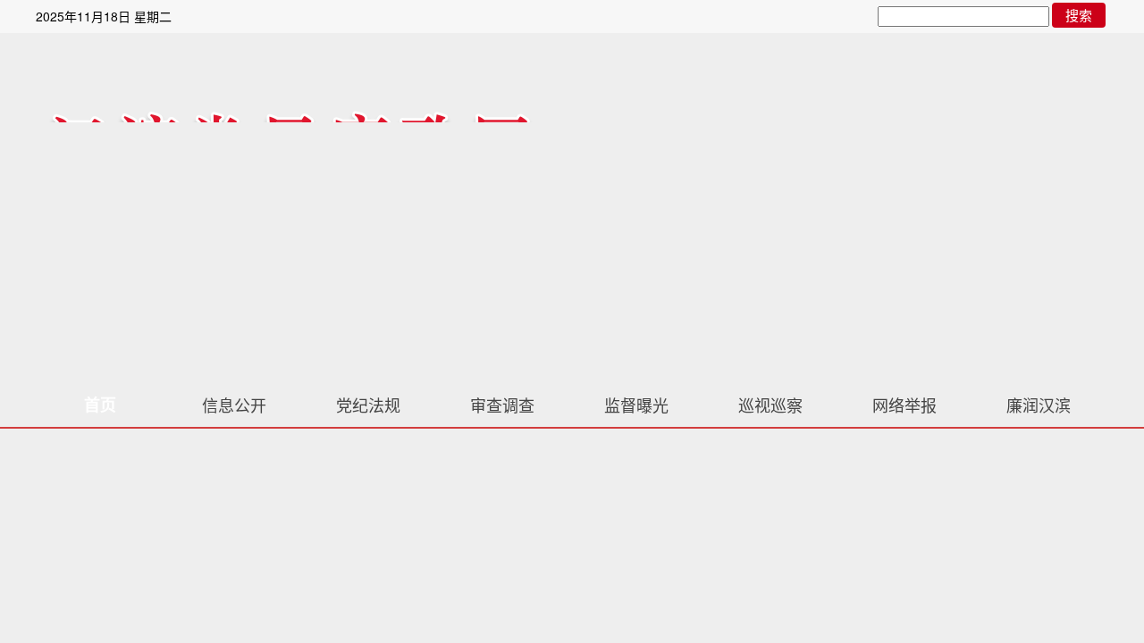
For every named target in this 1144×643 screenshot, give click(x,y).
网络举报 (904, 404)
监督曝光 (636, 404)
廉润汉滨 (1038, 404)
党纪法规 (368, 404)
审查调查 (502, 404)
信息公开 (234, 404)
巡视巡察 (770, 404)
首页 (100, 404)
